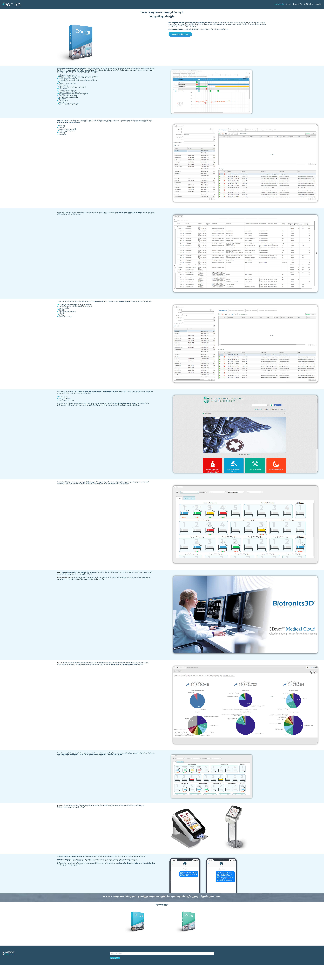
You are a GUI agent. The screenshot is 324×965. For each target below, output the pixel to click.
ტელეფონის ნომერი (116, 951)
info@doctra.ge (9, 954)
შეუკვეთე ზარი (115, 958)
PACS (59, 572)
